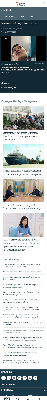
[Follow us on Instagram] (19, 378)
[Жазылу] (35, 378)
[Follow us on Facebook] (3, 378)
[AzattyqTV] (28, 399)
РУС (17, 399)
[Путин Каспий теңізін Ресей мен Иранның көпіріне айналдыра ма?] (23, 156)
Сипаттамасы (25, 17)
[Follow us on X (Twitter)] (9, 378)
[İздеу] (39, 399)
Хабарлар (8, 17)
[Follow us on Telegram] (24, 378)
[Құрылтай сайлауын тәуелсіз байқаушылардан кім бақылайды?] (23, 190)
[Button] (5, 84)
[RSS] (30, 378)
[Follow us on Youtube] (14, 378)
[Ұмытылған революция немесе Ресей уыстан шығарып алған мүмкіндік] (23, 118)
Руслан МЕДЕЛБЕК (8, 32)
